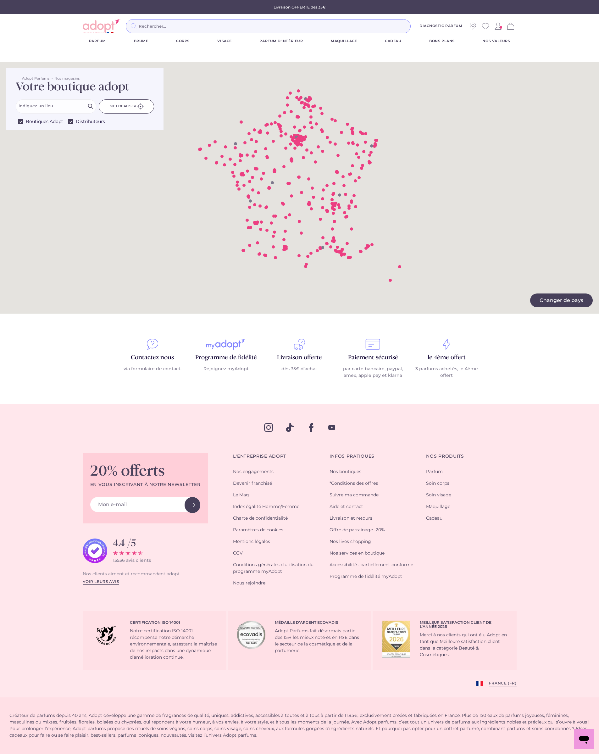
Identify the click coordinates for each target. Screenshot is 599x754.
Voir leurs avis (101, 582)
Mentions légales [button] (251, 541)
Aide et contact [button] (346, 507)
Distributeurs (90, 122)
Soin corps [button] (437, 483)
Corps (183, 41)
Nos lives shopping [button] (350, 541)
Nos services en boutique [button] (357, 553)
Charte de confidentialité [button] (260, 518)
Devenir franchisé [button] (252, 483)
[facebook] (311, 427)
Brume (141, 41)
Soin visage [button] (438, 495)
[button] (304, 107)
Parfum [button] (434, 472)
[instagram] (268, 427)
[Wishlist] (485, 26)
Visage (224, 41)
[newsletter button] (192, 505)
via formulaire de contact (152, 369)
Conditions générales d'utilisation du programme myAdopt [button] (273, 568)
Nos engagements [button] (253, 472)
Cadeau (393, 41)
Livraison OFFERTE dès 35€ (300, 7)
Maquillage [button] (438, 507)
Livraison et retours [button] (351, 518)
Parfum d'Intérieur (281, 41)
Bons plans (442, 41)
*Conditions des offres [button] (354, 483)
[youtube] (331, 427)
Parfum (97, 41)
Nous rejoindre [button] (249, 583)
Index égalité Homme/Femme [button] (266, 507)
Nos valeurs (496, 41)
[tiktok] (290, 427)
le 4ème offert (447, 357)
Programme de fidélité (226, 357)
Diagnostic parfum (440, 26)
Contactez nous (152, 357)
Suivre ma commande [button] (354, 495)
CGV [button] (238, 553)
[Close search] (418, 26)
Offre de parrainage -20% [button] (357, 530)
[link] (498, 26)
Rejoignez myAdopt (226, 369)
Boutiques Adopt (44, 122)
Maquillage (344, 41)
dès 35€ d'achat (299, 369)
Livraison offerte (299, 357)
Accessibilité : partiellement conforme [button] (371, 565)
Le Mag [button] (241, 495)
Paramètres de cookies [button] (258, 530)
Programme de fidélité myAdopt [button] (366, 576)
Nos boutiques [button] (345, 472)
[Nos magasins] (473, 26)
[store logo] (101, 26)
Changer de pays (561, 300)
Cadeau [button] (434, 518)
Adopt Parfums (36, 78)
